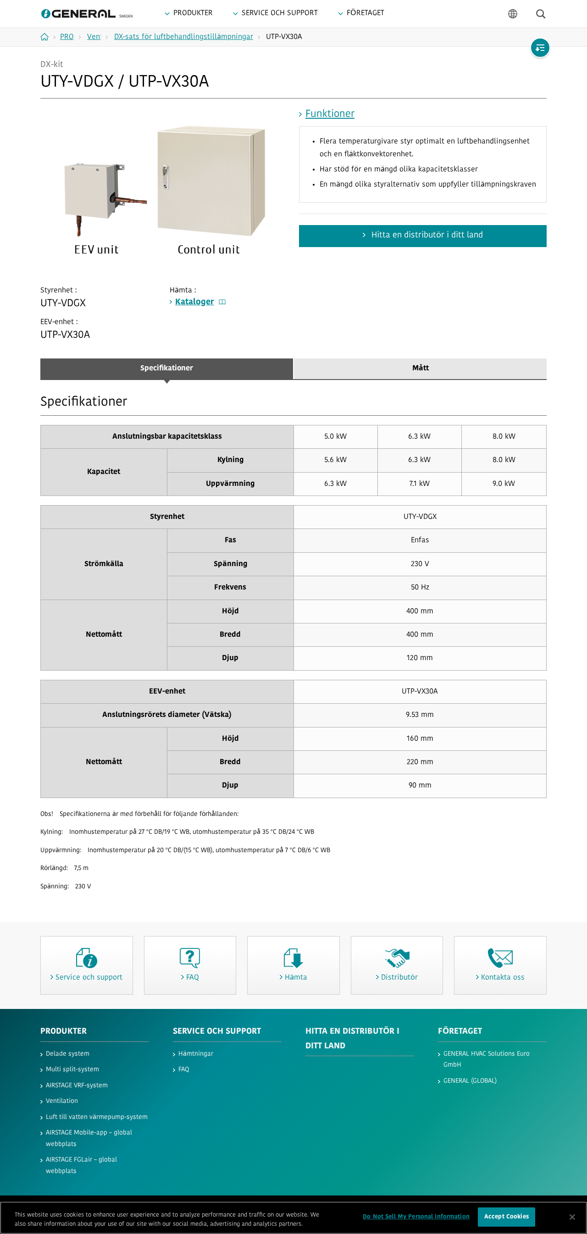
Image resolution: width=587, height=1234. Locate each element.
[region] (293, 1217)
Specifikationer (166, 368)
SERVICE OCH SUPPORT (217, 1032)
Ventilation (62, 1101)
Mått (420, 368)
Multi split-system (72, 1069)
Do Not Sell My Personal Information (416, 1217)
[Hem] (47, 37)
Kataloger (194, 302)
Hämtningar (195, 1054)
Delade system (67, 1054)
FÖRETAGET (460, 1032)
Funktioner (329, 114)
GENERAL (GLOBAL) (470, 1081)
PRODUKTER (63, 1032)
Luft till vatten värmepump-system (97, 1117)
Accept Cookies (506, 1217)
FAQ (183, 1069)
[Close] (572, 1217)
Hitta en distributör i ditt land (426, 235)
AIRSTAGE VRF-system (77, 1085)
